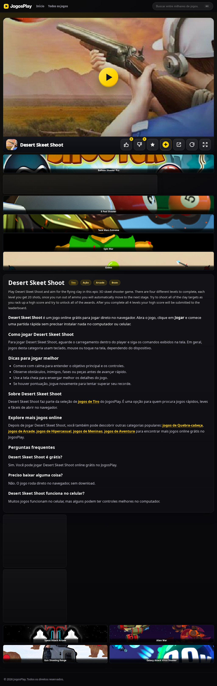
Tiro (73, 282)
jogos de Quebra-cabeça (183, 425)
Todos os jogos (58, 6)
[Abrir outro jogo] (165, 144)
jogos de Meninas (88, 431)
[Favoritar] (152, 144)
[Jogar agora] (108, 77)
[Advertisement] (80, 184)
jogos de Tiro (88, 401)
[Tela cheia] (205, 144)
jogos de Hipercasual (53, 431)
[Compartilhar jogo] (179, 144)
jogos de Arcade (21, 431)
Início (40, 6)
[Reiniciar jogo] (192, 144)
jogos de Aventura (119, 431)
